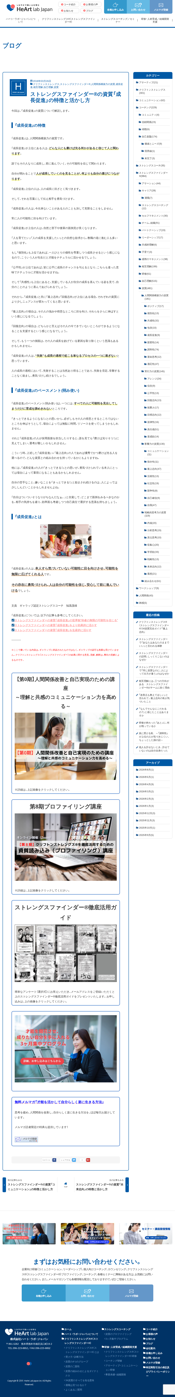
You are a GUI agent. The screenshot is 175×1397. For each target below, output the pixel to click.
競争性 (152, 490)
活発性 (153, 476)
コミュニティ (150, 114)
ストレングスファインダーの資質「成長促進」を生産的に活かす (53, 630)
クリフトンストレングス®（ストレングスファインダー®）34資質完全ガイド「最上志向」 (154, 626)
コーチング (148, 107)
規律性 (153, 422)
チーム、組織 (151, 222)
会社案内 (150, 1348)
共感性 (153, 320)
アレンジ (154, 378)
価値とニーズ (153, 143)
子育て (147, 251)
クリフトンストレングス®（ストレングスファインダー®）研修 (122, 1354)
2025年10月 (147, 827)
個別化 (153, 313)
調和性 (153, 349)
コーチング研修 (113, 1360)
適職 (148, 197)
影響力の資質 (155, 443)
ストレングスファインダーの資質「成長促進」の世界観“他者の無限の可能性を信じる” (66, 620)
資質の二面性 (72, 1366)
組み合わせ (153, 581)
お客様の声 (152, 1334)
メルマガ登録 (153, 1362)
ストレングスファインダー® (75, 84)
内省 (152, 523)
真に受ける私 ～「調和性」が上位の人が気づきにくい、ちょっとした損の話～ (154, 736)
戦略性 (153, 559)
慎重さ (153, 407)
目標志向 (154, 414)
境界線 (150, 151)
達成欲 (153, 436)
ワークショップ (149, 588)
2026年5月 (146, 777)
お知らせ (150, 1338)
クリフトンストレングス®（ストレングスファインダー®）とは (82, 1350)
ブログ (149, 1343)
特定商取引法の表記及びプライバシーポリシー (158, 1371)
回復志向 (154, 400)
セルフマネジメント (155, 215)
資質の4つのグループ (76, 1361)
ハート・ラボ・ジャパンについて (81, 1334)
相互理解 (38, 87)
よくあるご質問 (73, 1389)
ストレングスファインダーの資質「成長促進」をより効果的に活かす (56, 625)
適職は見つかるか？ (75, 1385)
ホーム (68, 1329)
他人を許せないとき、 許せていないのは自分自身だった (154, 748)
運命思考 (154, 356)
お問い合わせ (153, 1357)
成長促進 (153, 335)
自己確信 (153, 497)
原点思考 (154, 537)
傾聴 (146, 129)
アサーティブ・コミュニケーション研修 (121, 1367)
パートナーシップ (153, 230)
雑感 (143, 602)
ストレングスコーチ (152, 165)
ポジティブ (155, 306)
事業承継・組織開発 (115, 1374)
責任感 (153, 429)
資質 (56, 87)
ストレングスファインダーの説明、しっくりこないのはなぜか (154, 656)
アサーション (151, 183)
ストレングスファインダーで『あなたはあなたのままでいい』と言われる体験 (154, 642)
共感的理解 (149, 244)
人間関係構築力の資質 (103, 84)
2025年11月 (147, 820)
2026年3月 (146, 791)
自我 (152, 505)
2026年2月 (146, 798)
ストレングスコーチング (155, 206)
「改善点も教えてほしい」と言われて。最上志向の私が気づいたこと (154, 698)
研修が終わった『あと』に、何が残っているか (154, 724)
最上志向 (154, 468)
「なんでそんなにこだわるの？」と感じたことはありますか (154, 712)
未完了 (150, 158)
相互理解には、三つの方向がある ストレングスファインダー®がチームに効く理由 (154, 684)
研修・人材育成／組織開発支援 (120, 1346)
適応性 (153, 364)
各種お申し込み (154, 1353)
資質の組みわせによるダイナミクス (82, 1373)
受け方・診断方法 (74, 1356)
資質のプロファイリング (118, 1334)
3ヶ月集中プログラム (116, 1338)
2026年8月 (146, 769)
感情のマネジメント (155, 259)
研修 (146, 273)
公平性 (153, 393)
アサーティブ (148, 82)
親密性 (153, 342)
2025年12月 (147, 813)
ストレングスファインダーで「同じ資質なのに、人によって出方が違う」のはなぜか (154, 670)
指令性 (153, 461)
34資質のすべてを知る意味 (79, 1380)
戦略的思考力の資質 (155, 514)
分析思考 (154, 530)
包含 (152, 327)
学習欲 (153, 551)
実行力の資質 (155, 371)
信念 (151, 385)
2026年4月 (146, 784)
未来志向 (154, 566)
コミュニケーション (152, 100)
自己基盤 (149, 136)
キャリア (149, 190)
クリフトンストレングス (46, 84)
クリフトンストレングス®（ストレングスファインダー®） (81, 1341)
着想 (152, 573)
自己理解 (48, 87)
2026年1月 (146, 805)
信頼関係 (149, 122)
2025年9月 (146, 835)
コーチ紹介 (152, 1329)
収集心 (153, 544)
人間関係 (146, 595)
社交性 (153, 483)
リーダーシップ (152, 237)
